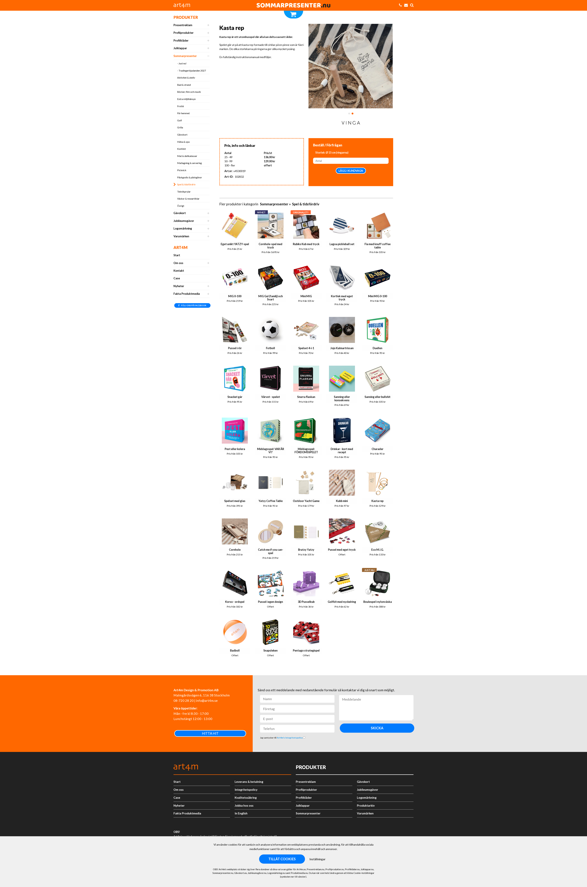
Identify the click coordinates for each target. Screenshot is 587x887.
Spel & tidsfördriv (186, 184)
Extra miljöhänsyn (186, 98)
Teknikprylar (184, 191)
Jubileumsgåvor (184, 220)
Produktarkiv (366, 805)
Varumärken (181, 236)
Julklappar (180, 48)
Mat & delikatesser (187, 155)
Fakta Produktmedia (187, 293)
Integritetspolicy (246, 789)
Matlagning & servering (189, 163)
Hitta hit (210, 733)
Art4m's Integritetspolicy (290, 737)
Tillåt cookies (282, 859)
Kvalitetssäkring (246, 797)
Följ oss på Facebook (193, 305)
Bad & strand (184, 84)
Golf (179, 120)
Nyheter (179, 286)
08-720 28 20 (184, 701)
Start (177, 255)
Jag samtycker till (281, 737)
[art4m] (183, 5)
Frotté (180, 106)
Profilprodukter (184, 32)
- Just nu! (181, 63)
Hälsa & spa (183, 141)
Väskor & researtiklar (188, 198)
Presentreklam (183, 25)
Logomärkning (183, 228)
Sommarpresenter (185, 56)
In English (241, 813)
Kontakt (179, 270)
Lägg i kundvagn (351, 170)
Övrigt (180, 205)
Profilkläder (181, 40)
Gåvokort (182, 134)
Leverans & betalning (249, 781)
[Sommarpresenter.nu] (293, 5)
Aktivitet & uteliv (186, 77)
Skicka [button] (377, 728)
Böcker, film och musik (189, 91)
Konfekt (181, 148)
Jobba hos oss (244, 805)
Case (177, 278)
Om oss (178, 263)
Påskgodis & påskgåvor (189, 177)
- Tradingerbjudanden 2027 (191, 70)
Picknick (181, 170)
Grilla (180, 127)
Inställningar (317, 859)
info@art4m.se (207, 701)
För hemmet (183, 113)
